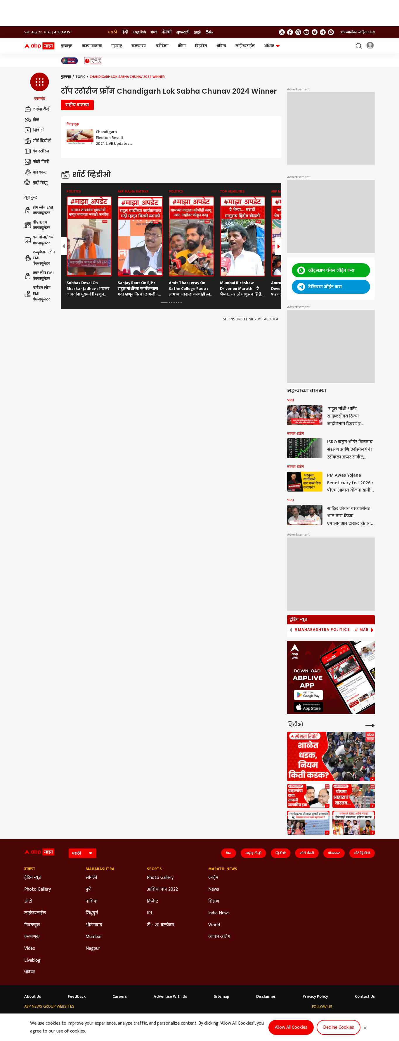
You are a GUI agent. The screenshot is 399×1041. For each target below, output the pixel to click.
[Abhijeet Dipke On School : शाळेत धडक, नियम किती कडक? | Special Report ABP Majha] (331, 756)
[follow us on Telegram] (322, 32)
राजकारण (138, 46)
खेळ (36, 119)
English (139, 32)
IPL (150, 913)
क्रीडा (182, 46)
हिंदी (125, 32)
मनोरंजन (162, 46)
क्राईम (213, 878)
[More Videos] (370, 725)
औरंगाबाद (94, 925)
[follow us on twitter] (281, 32)
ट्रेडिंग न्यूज (32, 878)
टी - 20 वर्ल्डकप (160, 925)
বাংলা (153, 32)
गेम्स (228, 853)
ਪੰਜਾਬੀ (167, 32)
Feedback (77, 996)
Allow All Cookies (291, 1027)
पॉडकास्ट (40, 172)
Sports (154, 869)
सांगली (91, 878)
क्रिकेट (152, 901)
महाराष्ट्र (116, 46)
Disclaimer (266, 996)
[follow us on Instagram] (314, 32)
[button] (39, 87)
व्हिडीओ (38, 130)
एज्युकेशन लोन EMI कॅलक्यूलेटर (44, 258)
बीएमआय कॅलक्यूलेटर (41, 225)
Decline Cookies (338, 1027)
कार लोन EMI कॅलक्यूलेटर (43, 275)
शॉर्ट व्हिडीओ (42, 140)
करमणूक (32, 937)
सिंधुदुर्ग (92, 913)
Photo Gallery (37, 889)
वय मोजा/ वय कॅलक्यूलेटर (43, 240)
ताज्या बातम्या (92, 46)
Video (29, 948)
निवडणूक (32, 925)
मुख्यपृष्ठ (66, 46)
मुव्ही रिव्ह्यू (40, 182)
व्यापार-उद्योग (219, 937)
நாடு (197, 32)
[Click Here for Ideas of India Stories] (93, 60)
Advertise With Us (170, 996)
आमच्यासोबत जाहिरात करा (357, 32)
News (213, 889)
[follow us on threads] (298, 32)
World (214, 925)
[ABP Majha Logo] (39, 45)
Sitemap (221, 996)
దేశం (209, 32)
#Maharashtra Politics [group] (322, 629)
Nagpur (93, 948)
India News (219, 913)
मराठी (112, 32)
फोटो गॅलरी (41, 161)
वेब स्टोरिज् (41, 151)
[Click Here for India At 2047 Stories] (69, 60)
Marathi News (222, 869)
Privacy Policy (315, 996)
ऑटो (28, 901)
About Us (32, 996)
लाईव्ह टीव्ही (42, 109)
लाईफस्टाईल (245, 46)
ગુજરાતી (183, 32)
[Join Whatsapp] (330, 32)
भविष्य (221, 46)
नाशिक (92, 901)
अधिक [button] (269, 46)
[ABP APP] (308, 695)
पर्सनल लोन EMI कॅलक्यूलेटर (42, 293)
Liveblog (32, 960)
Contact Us (365, 996)
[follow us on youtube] (306, 32)
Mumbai (93, 937)
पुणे (88, 889)
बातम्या (29, 869)
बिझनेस (201, 46)
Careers (119, 996)
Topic (80, 77)
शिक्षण (213, 901)
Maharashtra (100, 869)
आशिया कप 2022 (162, 889)
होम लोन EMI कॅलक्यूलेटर (43, 210)
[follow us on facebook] (290, 32)
